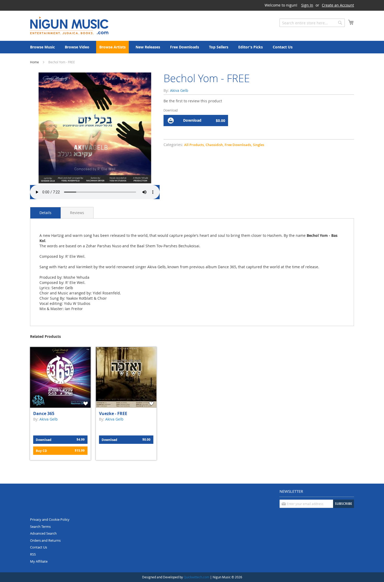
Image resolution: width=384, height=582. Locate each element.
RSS (33, 554)
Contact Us (38, 547)
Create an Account (338, 5)
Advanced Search (43, 533)
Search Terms (40, 526)
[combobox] (312, 23)
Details (45, 212)
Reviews (77, 212)
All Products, (194, 144)
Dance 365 (43, 413)
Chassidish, (215, 144)
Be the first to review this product (193, 100)
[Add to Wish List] (86, 403)
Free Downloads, (238, 144)
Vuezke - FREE (113, 413)
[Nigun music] (69, 25)
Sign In (307, 5)
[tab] (45, 213)
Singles (258, 144)
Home (34, 62)
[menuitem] (42, 47)
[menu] (192, 47)
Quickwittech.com (196, 577)
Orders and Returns (45, 540)
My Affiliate (39, 561)
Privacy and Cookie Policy (49, 519)
